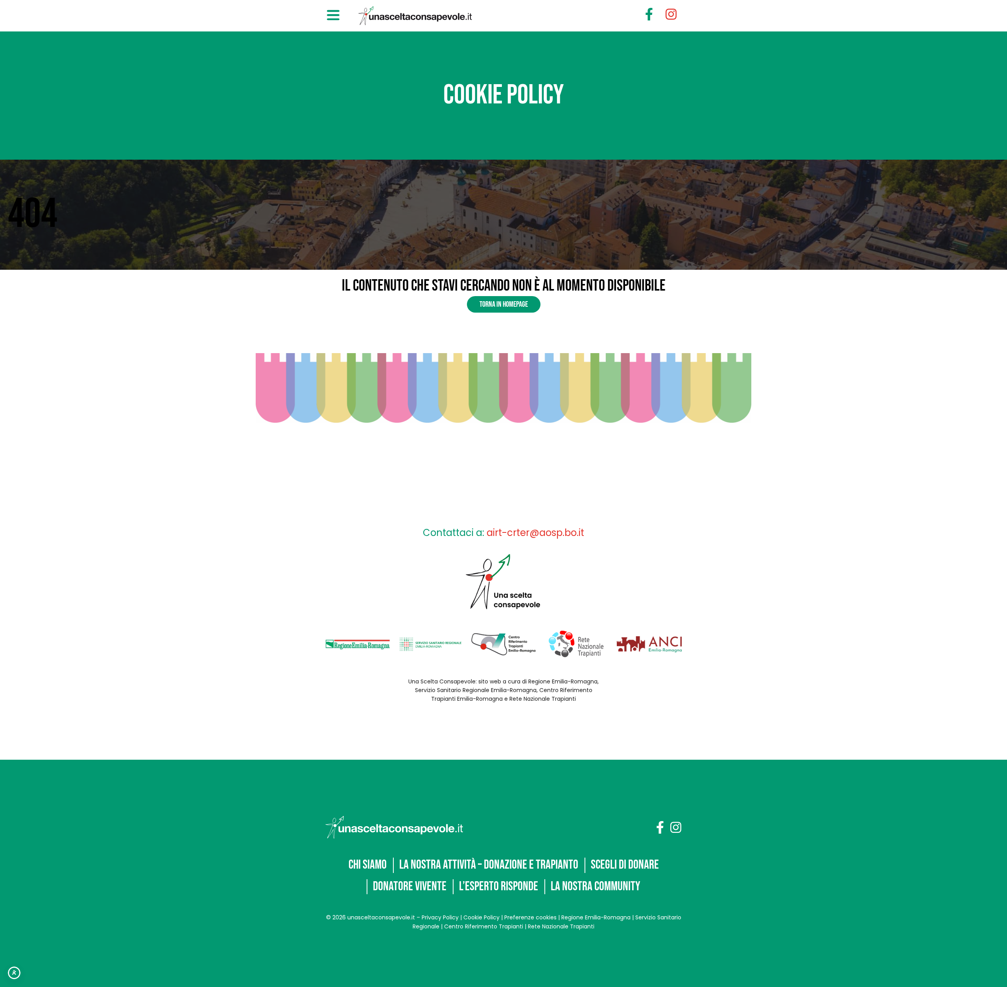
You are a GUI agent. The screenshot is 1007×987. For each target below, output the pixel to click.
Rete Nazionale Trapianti (561, 926)
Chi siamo (368, 865)
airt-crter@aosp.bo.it (535, 532)
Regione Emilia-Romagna (596, 917)
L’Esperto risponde (498, 886)
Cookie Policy (481, 917)
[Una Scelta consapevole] (394, 827)
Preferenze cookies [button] (530, 917)
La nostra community (595, 886)
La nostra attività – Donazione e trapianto (488, 865)
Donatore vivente (409, 886)
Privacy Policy (440, 917)
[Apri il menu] (333, 15)
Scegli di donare (625, 865)
